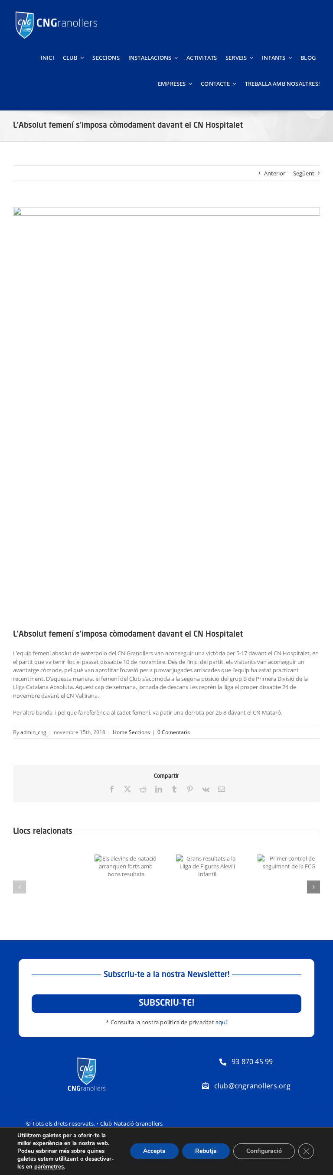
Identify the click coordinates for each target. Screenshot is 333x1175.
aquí (221, 1022)
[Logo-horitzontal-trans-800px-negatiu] (56, 11)
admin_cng (33, 732)
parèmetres (49, 1167)
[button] (19, 886)
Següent (303, 173)
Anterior (274, 173)
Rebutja (206, 1151)
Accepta (154, 1151)
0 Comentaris (173, 732)
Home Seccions (131, 732)
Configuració (264, 1151)
